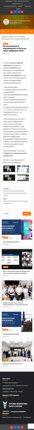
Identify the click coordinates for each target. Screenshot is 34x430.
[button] (3, 31)
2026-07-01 (6, 275)
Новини (5, 43)
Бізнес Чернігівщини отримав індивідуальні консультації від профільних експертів (16, 272)
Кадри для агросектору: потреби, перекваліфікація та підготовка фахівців (15, 304)
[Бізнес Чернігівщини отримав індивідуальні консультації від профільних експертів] (17, 259)
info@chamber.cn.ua (17, 3)
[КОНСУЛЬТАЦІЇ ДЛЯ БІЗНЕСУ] (17, 230)
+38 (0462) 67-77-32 (10, 1)
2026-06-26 (6, 307)
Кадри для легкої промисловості (13, 364)
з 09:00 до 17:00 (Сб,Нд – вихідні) (13, 6)
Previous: (15, 192)
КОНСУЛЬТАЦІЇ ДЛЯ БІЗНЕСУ (11, 242)
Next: (15, 201)
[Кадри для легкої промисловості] (17, 351)
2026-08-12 (6, 244)
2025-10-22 (7, 53)
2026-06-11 (6, 336)
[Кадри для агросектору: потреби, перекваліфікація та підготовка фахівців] (17, 290)
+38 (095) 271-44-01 (23, 1)
